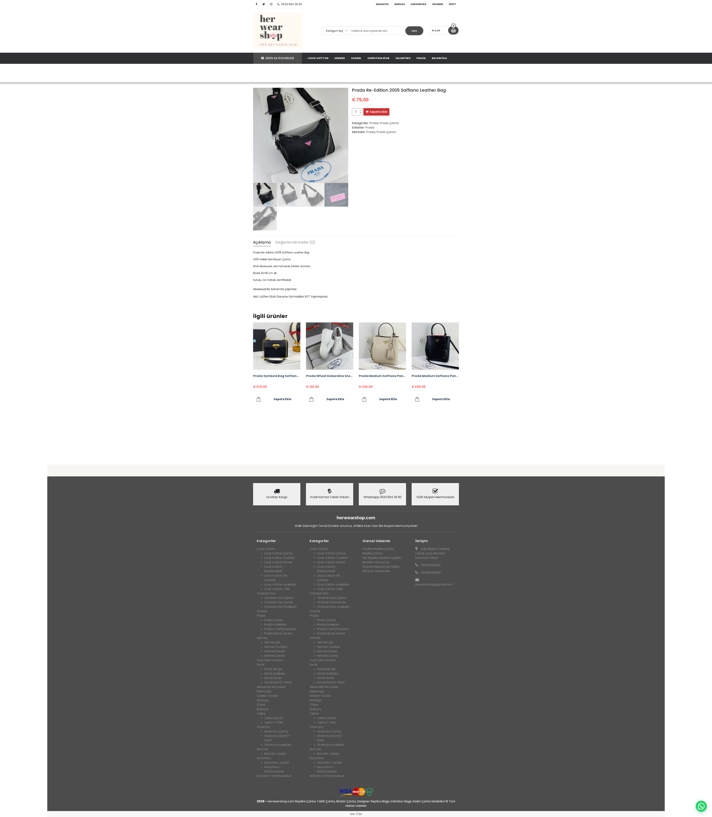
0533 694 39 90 (291, 4)
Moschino (264, 758)
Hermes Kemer (274, 651)
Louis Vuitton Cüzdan (279, 558)
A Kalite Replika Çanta (378, 549)
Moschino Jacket (276, 762)
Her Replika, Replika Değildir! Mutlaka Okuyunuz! (381, 560)
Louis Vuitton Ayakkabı (280, 584)
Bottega (263, 700)
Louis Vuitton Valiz (277, 589)
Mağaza (399, 4)
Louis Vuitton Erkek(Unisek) (273, 569)
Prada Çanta (303, 73)
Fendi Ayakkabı (274, 673)
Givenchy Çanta (276, 731)
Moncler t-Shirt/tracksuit (274, 776)
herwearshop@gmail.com (434, 584)
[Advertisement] (356, 433)
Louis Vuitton (318, 58)
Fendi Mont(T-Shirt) (278, 682)
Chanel (356, 58)
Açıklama (262, 242)
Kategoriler (266, 541)
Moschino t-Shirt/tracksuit (274, 769)
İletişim (421, 541)
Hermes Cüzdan (275, 647)
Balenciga (439, 58)
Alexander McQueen (271, 687)
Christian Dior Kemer (278, 602)
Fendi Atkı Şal (273, 669)
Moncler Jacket (275, 754)
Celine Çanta (273, 718)
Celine (261, 713)
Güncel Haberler (376, 541)
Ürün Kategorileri (279, 58)
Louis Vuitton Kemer (278, 562)
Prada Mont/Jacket (278, 633)
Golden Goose (267, 696)
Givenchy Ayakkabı (277, 745)
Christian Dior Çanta (278, 598)
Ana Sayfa (271, 73)
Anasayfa (382, 4)
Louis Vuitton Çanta (278, 553)
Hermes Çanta (274, 656)
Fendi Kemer (273, 678)
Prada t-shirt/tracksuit (280, 629)
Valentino (403, 58)
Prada (421, 58)
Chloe (261, 705)
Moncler (262, 749)
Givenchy (264, 727)
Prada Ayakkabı (275, 624)
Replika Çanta (372, 553)
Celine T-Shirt (273, 722)
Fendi (260, 664)
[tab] (262, 242)
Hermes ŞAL (272, 642)
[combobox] (335, 30)
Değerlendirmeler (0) (295, 242)
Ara (414, 30)
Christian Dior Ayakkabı (280, 607)
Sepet (452, 4)
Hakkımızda (418, 4)
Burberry (263, 709)
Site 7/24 (356, 814)
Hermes (339, 58)
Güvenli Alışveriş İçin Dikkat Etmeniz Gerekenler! (381, 569)
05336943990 (431, 565)
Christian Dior (378, 58)
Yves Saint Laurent (270, 660)
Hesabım (437, 4)
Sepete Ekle (378, 112)
